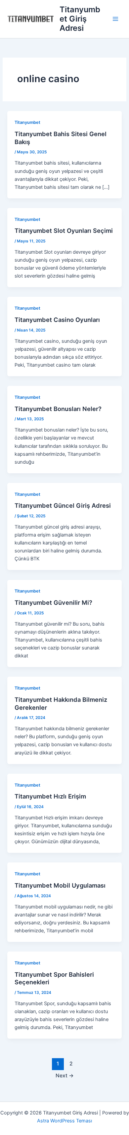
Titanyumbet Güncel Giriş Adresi (63, 505)
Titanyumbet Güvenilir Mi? (53, 602)
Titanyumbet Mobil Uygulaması (60, 885)
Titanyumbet (27, 122)
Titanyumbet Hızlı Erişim (50, 796)
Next (65, 1075)
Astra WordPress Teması (64, 1121)
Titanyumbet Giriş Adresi (80, 19)
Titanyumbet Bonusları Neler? (58, 408)
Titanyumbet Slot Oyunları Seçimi (64, 230)
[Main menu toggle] (115, 19)
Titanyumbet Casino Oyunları (57, 319)
